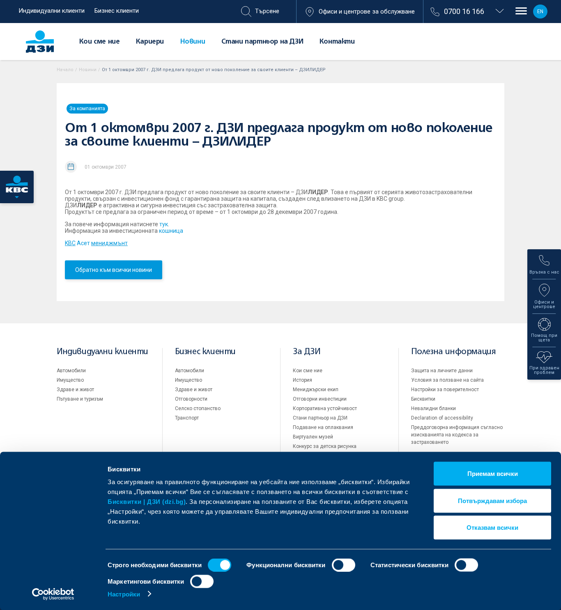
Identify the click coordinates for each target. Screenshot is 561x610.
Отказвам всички (492, 527)
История (302, 380)
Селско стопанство (198, 408)
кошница (171, 230)
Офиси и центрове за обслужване (367, 11)
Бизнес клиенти (116, 10)
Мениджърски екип (315, 389)
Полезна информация (453, 352)
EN (540, 11)
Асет (96, 243)
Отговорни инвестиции (320, 399)
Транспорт (187, 418)
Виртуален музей (313, 437)
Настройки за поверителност (445, 389)
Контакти (337, 42)
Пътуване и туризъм (80, 399)
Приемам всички (492, 473)
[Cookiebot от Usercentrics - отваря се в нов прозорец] (53, 594)
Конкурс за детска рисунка (324, 446)
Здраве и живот (75, 389)
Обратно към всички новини (113, 270)
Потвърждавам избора (492, 500)
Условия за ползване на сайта (447, 380)
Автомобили (71, 370)
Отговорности (191, 399)
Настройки (124, 593)
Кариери (150, 42)
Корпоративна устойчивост (325, 408)
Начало (65, 69)
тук (163, 224)
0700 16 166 (464, 11)
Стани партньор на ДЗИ (262, 42)
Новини (192, 42)
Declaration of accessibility (442, 418)
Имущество (70, 380)
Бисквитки (423, 399)
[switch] (343, 565)
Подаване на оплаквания (323, 427)
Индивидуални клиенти (51, 10)
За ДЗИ (307, 352)
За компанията (87, 108)
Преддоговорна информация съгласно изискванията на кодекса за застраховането (457, 434)
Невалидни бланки (433, 408)
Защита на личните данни (442, 370)
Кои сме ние (99, 42)
